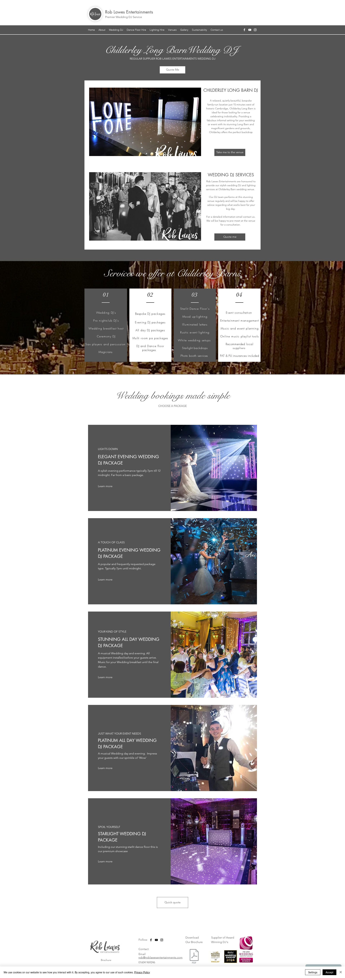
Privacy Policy (142, 972)
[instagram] (255, 30)
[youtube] (250, 30)
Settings (312, 972)
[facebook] (244, 30)
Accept (329, 972)
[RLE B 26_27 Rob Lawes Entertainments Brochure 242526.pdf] (194, 957)
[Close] (341, 972)
